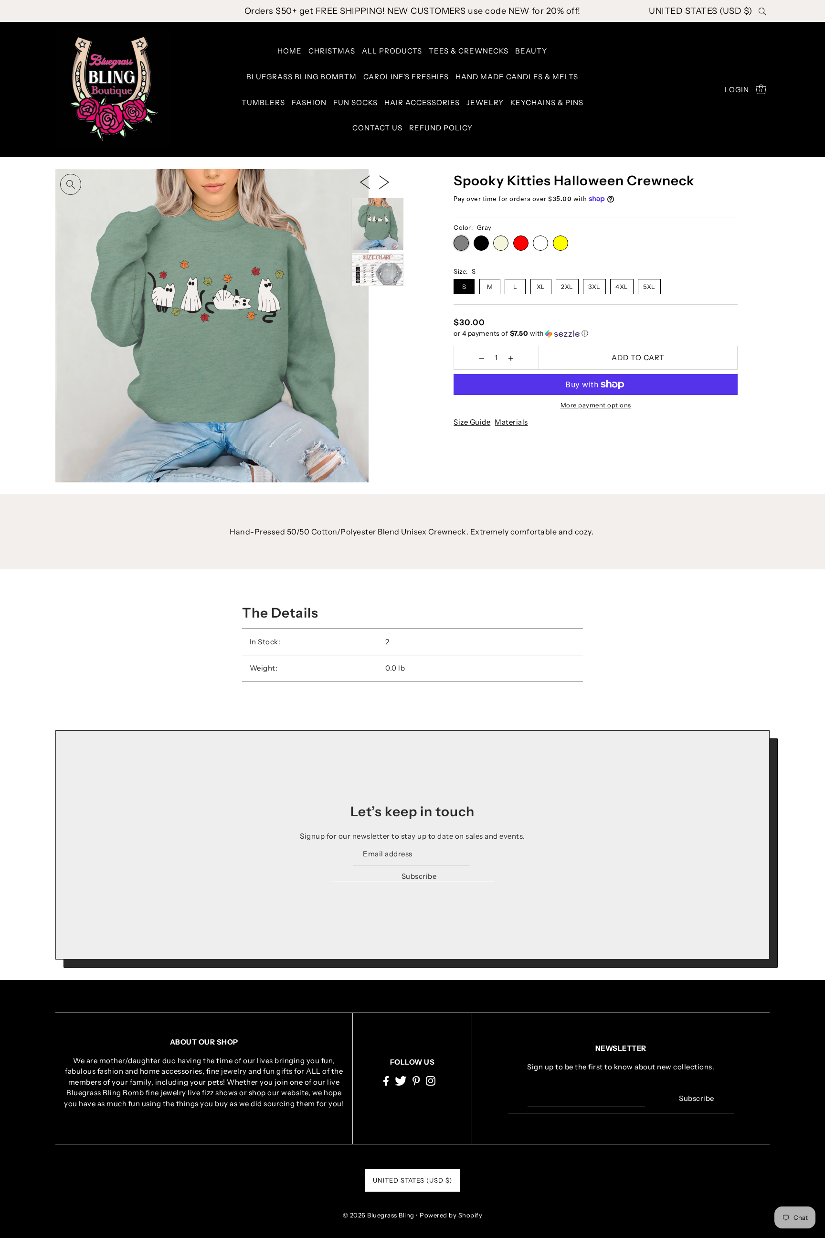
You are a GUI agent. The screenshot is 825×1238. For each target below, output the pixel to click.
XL (541, 286)
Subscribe (419, 876)
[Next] (384, 181)
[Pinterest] (416, 1080)
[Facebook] (386, 1080)
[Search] (763, 11)
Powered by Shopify (451, 1214)
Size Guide (472, 422)
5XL (649, 286)
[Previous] (365, 181)
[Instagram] (430, 1080)
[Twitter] (401, 1080)
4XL (621, 286)
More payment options (596, 405)
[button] (596, 333)
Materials (511, 422)
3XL (594, 286)
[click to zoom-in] (70, 184)
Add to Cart (638, 357)
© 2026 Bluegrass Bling (378, 1214)
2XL (567, 286)
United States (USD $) (700, 11)
